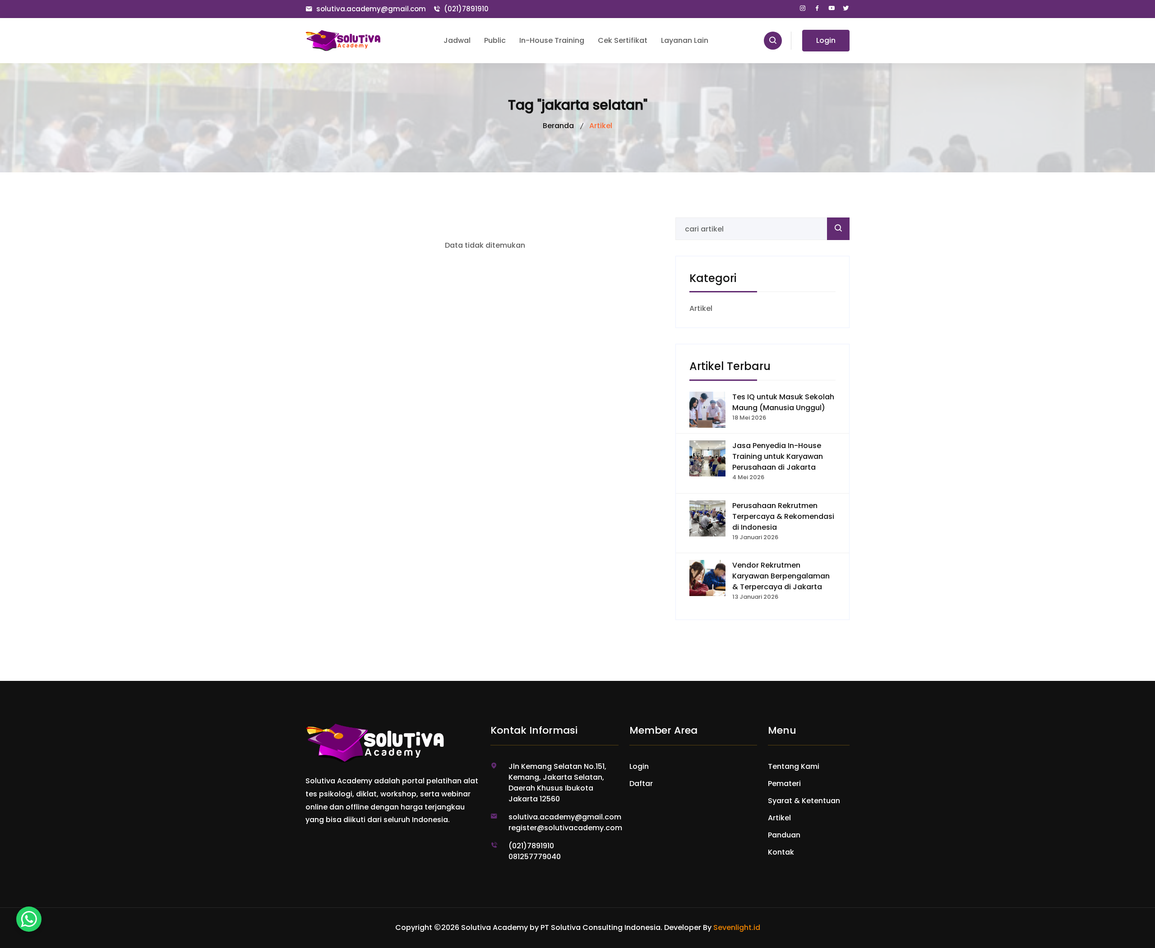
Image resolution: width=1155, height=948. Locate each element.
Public (495, 40)
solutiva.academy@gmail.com (371, 9)
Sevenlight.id (736, 927)
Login (826, 40)
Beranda (558, 125)
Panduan (784, 835)
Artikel (700, 308)
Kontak (781, 852)
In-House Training (551, 40)
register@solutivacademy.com (563, 828)
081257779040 (534, 856)
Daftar (641, 783)
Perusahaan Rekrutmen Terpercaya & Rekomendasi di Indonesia (783, 516)
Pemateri (784, 783)
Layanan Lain (684, 40)
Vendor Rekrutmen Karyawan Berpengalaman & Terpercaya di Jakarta (781, 576)
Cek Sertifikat (622, 40)
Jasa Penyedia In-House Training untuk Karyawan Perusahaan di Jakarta (777, 456)
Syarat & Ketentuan (804, 800)
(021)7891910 (466, 9)
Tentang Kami (793, 766)
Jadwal (457, 40)
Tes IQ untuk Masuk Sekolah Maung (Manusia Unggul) (783, 402)
